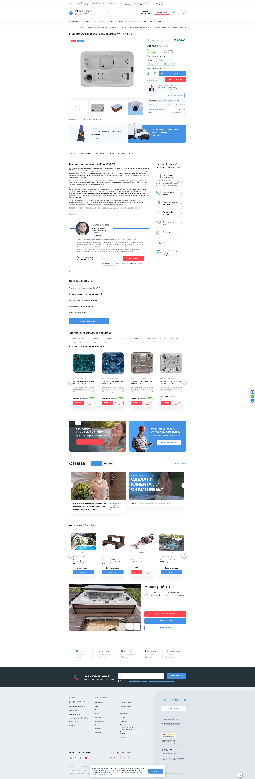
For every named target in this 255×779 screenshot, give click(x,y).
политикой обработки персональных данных (163, 101)
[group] (106, 68)
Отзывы (97, 713)
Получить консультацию (175, 95)
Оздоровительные (97, 342)
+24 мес (154, 64)
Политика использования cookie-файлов (131, 732)
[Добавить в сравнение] (148, 73)
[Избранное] (179, 12)
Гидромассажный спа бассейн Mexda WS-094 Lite (83, 382)
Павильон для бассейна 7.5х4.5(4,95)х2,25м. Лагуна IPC (82, 562)
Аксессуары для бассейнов (78, 718)
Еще (121, 737)
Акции (78, 3)
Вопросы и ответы (126, 702)
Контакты (135, 3)
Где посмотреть (125, 706)
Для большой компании (171, 338)
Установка (133, 153)
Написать (79, 657)
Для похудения (73, 342)
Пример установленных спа (104, 725)
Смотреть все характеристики (158, 115)
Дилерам (98, 728)
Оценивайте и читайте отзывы (171, 744)
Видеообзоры (96, 3)
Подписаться (102, 657)
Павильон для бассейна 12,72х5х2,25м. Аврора (168, 561)
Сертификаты (99, 721)
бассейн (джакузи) (89, 436)
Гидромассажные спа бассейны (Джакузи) (90, 338)
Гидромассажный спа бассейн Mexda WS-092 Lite (112, 382)
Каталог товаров (125, 710)
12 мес (152, 60)
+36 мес (169, 64)
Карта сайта (124, 721)
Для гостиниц (157, 338)
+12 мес (164, 60)
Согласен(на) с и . (164, 101)
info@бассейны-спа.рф (163, 3)
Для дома (157, 342)
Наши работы (85, 3)
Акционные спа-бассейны (144, 342)
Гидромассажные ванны (77, 706)
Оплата (119, 3)
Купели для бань (74, 714)
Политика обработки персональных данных (128, 728)
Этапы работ (100, 153)
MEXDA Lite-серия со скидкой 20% (124, 342)
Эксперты (98, 732)
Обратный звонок (162, 12)
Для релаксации (85, 342)
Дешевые (108, 342)
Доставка (112, 3)
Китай (182, 109)
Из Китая (148, 338)
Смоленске (96, 13)
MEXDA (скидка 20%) (178, 112)
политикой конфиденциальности (168, 100)
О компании (127, 3)
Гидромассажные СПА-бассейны (77, 702)
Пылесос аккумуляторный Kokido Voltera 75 (140, 561)
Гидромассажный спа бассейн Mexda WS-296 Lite (141, 382)
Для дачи (108, 338)
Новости (97, 710)
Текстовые (108, 463)
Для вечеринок (138, 338)
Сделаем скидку (168, 52)
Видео (96, 463)
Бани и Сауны (74, 710)
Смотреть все (180, 463)
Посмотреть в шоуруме (155, 40)
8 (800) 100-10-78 (146, 11)
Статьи (105, 3)
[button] (71, 68)
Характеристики (85, 153)
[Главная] (70, 27)
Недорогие (72, 338)
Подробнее (95, 138)
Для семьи (129, 338)
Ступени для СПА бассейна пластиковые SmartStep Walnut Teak (112, 562)
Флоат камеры (74, 722)
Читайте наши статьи (168, 753)
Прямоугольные (118, 338)
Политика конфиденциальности (131, 725)
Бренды (72, 725)
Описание (72, 153)
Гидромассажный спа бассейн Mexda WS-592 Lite (170, 382)
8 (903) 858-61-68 (145, 14)
